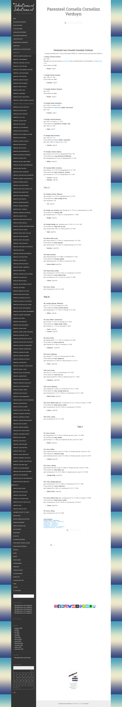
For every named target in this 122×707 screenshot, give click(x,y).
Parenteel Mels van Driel (19, 168)
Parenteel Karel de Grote (20, 508)
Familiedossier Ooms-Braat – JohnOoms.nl (54, 526)
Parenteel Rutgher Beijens (20, 491)
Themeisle (85, 703)
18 (20, 681)
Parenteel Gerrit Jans (19, 90)
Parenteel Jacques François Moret (22, 420)
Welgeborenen (17, 529)
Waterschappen (17, 563)
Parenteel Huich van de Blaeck (21, 430)
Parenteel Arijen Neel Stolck (21, 335)
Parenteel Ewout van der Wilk (21, 97)
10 (17, 677)
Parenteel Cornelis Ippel (19, 158)
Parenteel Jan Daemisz (19, 93)
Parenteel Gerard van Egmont (21, 355)
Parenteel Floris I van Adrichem (21, 372)
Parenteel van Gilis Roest (20, 110)
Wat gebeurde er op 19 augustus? (23, 611)
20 (26, 681)
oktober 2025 (18, 647)
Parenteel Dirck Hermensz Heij (21, 151)
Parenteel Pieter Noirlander (20, 236)
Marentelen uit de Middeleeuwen (22, 49)
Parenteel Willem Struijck (20, 393)
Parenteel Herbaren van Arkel (21, 417)
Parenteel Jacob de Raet (19, 120)
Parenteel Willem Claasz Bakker (21, 161)
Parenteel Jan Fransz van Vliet (21, 62)
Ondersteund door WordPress (65, 703)
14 (29, 677)
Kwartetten (16, 577)
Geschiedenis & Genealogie (20, 35)
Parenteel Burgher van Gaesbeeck (22, 253)
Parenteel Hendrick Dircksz (20, 182)
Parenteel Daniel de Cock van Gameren (23, 400)
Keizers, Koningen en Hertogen (21, 519)
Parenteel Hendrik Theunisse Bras (22, 349)
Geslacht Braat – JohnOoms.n (51, 522)
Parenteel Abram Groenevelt (21, 202)
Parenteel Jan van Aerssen (20, 475)
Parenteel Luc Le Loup (19, 117)
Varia (14, 583)
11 (20, 677)
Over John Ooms (17, 25)
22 (32, 681)
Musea (15, 553)
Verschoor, (57, 107)
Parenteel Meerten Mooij (20, 280)
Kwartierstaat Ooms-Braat (20, 42)
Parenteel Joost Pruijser (20, 66)
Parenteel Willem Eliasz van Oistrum (23, 342)
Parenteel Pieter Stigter (19, 144)
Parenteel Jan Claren (19, 318)
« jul (14, 692)
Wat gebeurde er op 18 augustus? (23, 613)
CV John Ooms (17, 590)
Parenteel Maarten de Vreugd (21, 291)
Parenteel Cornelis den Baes (20, 205)
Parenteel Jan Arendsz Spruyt (21, 434)
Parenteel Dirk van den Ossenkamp (22, 471)
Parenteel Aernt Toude (19, 451)
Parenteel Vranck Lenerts (20, 389)
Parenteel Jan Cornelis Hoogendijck (23, 246)
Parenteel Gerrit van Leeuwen (21, 240)
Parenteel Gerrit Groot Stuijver (22, 233)
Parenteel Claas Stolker (19, 328)
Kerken (15, 556)
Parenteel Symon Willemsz (20, 444)
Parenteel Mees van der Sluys (21, 379)
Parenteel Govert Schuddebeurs (22, 308)
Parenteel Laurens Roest (20, 376)
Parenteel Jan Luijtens (19, 437)
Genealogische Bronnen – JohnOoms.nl (53, 527)
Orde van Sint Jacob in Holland (21, 543)
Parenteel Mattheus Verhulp (20, 263)
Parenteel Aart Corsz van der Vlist (22, 188)
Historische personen (19, 539)
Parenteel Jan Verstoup (19, 440)
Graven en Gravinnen (18, 522)
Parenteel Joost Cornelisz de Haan (22, 134)
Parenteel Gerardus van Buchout (22, 383)
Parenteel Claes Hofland (19, 495)
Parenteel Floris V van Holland (21, 410)
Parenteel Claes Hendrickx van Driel (23, 69)
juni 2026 (17, 632)
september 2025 (19, 649)
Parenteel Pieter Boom (19, 124)
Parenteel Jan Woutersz (19, 260)
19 (23, 681)
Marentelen (16, 45)
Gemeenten (16, 566)
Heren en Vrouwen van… (19, 526)
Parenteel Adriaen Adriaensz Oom (22, 56)
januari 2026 (18, 641)
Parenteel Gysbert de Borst (20, 79)
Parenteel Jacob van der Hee (21, 454)
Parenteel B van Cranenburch (21, 396)
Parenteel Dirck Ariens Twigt (21, 192)
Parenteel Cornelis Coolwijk (21, 141)
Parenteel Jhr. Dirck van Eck (20, 185)
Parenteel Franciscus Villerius (21, 359)
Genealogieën (16, 515)
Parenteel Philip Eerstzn (19, 199)
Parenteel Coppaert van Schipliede (22, 461)
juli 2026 (17, 630)
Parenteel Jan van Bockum (20, 257)
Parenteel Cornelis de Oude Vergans (23, 274)
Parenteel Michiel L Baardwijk (21, 267)
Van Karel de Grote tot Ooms (21, 512)
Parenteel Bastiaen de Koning (21, 352)
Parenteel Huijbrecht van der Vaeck (23, 366)
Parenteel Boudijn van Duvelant (22, 502)
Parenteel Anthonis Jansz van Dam (22, 338)
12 (23, 677)
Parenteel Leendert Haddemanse (21, 314)
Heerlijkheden (17, 560)
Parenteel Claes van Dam (19, 76)
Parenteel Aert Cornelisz (20, 209)
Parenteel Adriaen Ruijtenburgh (22, 154)
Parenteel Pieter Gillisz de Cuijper (22, 304)
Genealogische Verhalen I (20, 546)
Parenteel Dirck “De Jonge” (20, 229)
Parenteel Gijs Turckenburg (20, 127)
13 (26, 677)
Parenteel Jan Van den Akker (20, 73)
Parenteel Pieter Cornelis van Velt (22, 284)
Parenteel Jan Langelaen (19, 321)
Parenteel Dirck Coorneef (20, 423)
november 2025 (19, 645)
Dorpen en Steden (18, 570)
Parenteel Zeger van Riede (20, 447)
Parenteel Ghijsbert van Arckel (21, 413)
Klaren (56, 140)
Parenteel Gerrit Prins (19, 270)
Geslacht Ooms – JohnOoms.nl (51, 524)
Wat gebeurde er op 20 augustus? (23, 609)
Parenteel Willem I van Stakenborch (22, 478)
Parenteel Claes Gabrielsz (20, 59)
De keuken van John (18, 580)
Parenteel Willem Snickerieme (21, 468)
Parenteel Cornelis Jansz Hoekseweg (23, 331)
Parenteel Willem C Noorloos (21, 107)
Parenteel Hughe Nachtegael (21, 498)
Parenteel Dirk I (17, 505)
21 (29, 681)
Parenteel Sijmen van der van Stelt (22, 219)
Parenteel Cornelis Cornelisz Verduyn (23, 100)
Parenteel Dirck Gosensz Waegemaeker (23, 311)
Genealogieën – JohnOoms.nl (50, 525)
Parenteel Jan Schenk (19, 287)
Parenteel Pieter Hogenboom (21, 171)
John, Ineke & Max (17, 28)
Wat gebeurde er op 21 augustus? (23, 607)
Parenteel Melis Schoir (19, 488)
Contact (15, 587)
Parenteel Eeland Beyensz (20, 403)
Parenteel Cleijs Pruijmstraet (21, 386)
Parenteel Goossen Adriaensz (21, 195)
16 (14, 681)
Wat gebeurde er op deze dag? (23, 657)
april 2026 (17, 635)
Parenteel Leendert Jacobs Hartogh (23, 178)
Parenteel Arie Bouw (18, 250)
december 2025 (19, 643)
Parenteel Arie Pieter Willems (21, 294)
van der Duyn (66, 61)
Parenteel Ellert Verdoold (20, 114)
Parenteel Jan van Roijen (20, 277)
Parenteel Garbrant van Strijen (21, 457)
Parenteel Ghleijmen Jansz (20, 464)
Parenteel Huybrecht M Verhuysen (22, 301)
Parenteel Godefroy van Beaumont (22, 345)
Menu (14, 18)
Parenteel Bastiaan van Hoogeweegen (23, 175)
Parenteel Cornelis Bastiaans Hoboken (23, 226)
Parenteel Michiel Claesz (20, 369)
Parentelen (16, 52)
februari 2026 (18, 639)
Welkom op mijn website (19, 22)
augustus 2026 (18, 628)
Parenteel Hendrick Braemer (20, 427)
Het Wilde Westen (17, 573)
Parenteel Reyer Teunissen (20, 83)
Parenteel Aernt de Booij (20, 86)
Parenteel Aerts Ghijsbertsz (21, 131)
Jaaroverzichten (18, 39)
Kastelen (15, 549)
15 (32, 677)
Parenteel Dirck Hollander (20, 406)
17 (17, 681)
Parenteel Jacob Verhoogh (20, 243)
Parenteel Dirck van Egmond (20, 325)
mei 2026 (17, 634)
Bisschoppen (16, 532)
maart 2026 (18, 637)
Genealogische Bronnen (19, 32)
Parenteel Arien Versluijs (20, 223)
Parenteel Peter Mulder (19, 137)
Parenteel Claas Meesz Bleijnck (21, 297)
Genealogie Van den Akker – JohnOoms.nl (54, 521)
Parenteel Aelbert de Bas (20, 216)
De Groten (16, 536)
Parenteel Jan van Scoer (19, 362)
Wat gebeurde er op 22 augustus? (23, 605)
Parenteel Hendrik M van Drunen (21, 212)
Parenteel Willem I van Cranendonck (23, 165)
